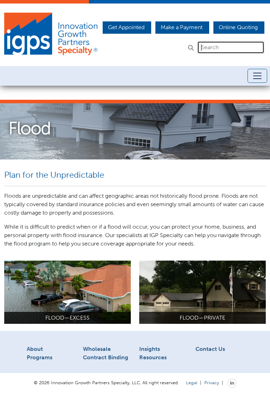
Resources (153, 357)
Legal (191, 382)
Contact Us (210, 349)
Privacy (211, 382)
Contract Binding (105, 357)
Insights (149, 349)
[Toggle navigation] (257, 76)
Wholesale (97, 349)
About (35, 349)
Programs (39, 357)
